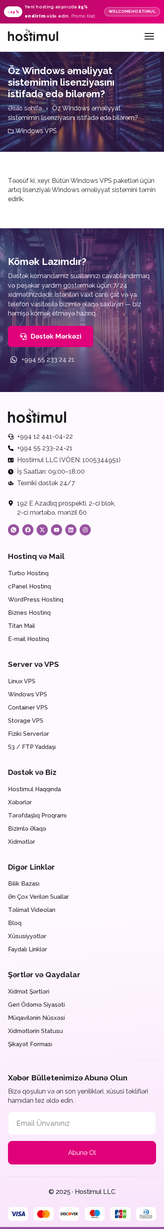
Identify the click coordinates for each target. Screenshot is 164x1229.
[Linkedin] (70, 529)
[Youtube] (56, 529)
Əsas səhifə (25, 108)
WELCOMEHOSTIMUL (132, 11)
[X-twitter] (42, 529)
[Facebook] (27, 529)
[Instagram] (85, 529)
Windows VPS (36, 131)
